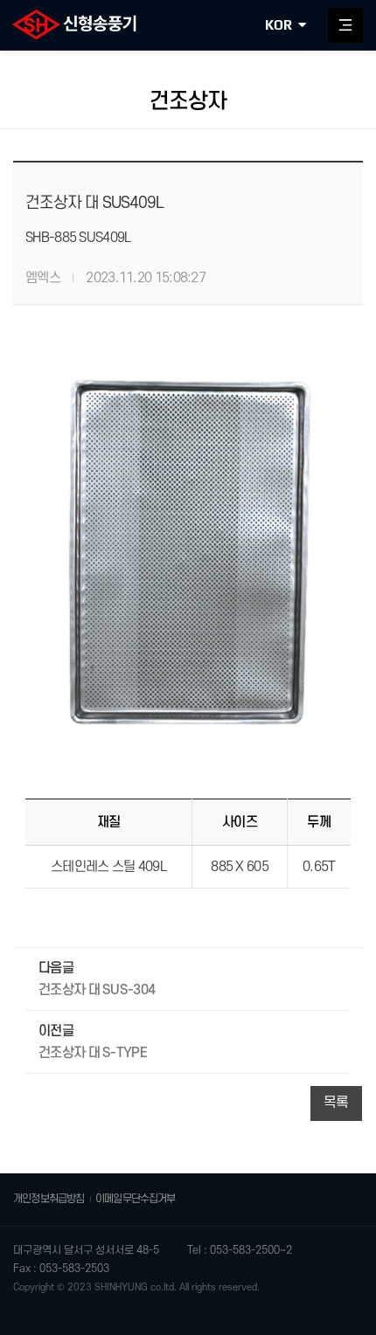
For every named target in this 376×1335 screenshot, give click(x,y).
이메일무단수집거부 (135, 1199)
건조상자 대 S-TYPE (92, 1053)
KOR (278, 24)
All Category (345, 25)
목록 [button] (336, 1102)
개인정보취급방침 (48, 1199)
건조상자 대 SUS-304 (96, 990)
